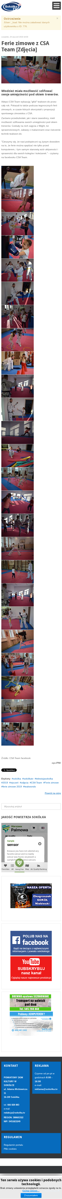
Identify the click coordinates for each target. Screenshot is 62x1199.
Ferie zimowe (52, 782)
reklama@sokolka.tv (46, 1089)
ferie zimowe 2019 (12, 786)
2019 (5, 782)
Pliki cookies (10, 1149)
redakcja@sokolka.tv (14, 1112)
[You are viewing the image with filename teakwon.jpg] (17, 734)
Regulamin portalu (13, 1145)
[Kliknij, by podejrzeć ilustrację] (31, 69)
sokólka (17, 778)
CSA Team (36, 782)
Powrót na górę (53, 793)
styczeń (15, 782)
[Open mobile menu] (56, 6)
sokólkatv (28, 778)
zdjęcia (24, 782)
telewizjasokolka (44, 778)
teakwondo (30, 786)
